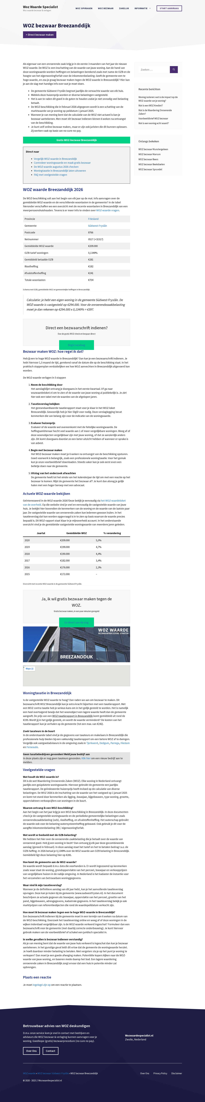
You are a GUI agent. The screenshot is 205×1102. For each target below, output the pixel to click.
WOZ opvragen (84, 8)
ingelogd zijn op (42, 984)
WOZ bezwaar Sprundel (150, 169)
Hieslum (125, 743)
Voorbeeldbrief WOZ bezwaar (153, 118)
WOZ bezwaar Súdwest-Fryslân (53, 1073)
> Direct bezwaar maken (40, 34)
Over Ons (31, 1051)
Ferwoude (32, 747)
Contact (50, 1051)
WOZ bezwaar (106, 8)
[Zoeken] (174, 69)
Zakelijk (124, 8)
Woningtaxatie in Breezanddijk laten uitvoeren (60, 170)
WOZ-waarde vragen (107, 210)
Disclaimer (176, 1073)
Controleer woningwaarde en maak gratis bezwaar (62, 162)
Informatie (141, 8)
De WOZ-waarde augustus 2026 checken (56, 166)
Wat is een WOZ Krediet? (150, 105)
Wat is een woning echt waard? (153, 123)
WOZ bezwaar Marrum (149, 154)
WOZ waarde (29, 1073)
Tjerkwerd (92, 743)
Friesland (93, 219)
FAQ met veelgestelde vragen (50, 174)
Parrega (114, 743)
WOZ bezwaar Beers (148, 159)
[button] (76, 140)
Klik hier (86, 758)
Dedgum (104, 743)
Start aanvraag (169, 8)
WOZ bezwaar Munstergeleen (153, 149)
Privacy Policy (160, 1073)
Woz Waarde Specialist (40, 7)
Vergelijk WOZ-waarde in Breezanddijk (55, 158)
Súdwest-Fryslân (97, 225)
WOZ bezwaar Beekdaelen (151, 164)
